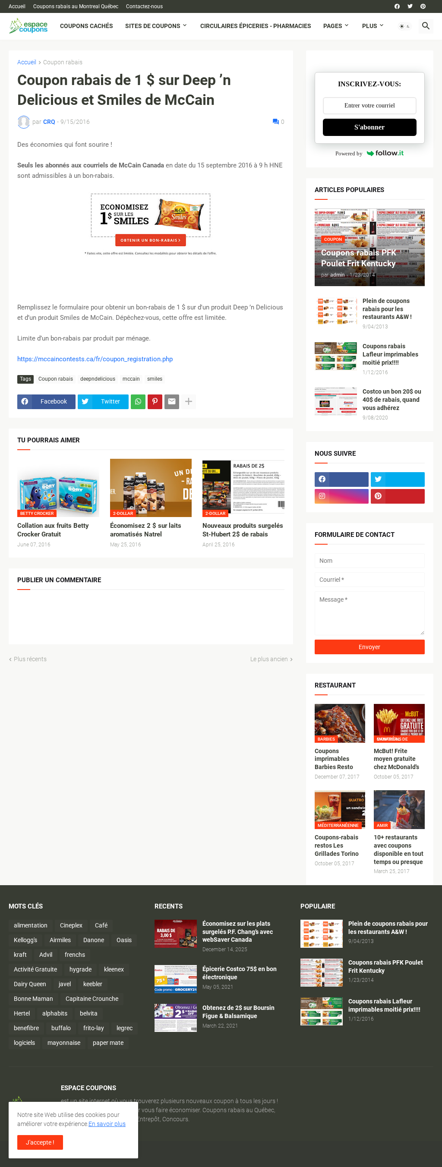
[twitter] (410, 6)
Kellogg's (25, 940)
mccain (131, 379)
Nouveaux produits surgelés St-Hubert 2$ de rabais (242, 530)
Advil (45, 954)
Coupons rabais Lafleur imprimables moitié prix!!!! (390, 354)
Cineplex (71, 925)
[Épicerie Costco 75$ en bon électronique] (176, 979)
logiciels (24, 1042)
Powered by (349, 153)
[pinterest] (423, 6)
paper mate (108, 1042)
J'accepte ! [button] (40, 1142)
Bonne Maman (33, 998)
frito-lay (93, 1028)
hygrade (80, 969)
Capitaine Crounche (92, 998)
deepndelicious (97, 379)
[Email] (171, 401)
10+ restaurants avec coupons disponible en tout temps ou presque (398, 849)
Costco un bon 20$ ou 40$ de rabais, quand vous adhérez (392, 399)
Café (101, 925)
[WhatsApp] (138, 401)
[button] (405, 26)
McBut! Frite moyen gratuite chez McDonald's (396, 759)
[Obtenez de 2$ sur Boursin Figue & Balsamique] (176, 1018)
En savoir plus (107, 1123)
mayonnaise (63, 1042)
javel (65, 984)
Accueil (17, 6)
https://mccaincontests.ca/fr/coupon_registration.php (95, 359)
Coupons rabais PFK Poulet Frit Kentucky (385, 966)
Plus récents (30, 659)
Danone (93, 940)
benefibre (26, 1028)
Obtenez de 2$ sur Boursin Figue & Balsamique (238, 1011)
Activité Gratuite (35, 969)
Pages (332, 25)
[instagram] (342, 496)
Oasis (124, 940)
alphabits (54, 1013)
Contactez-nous (144, 6)
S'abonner (369, 127)
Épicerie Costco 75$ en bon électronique (239, 973)
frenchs (75, 954)
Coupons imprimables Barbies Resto (334, 759)
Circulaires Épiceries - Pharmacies (255, 25)
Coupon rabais (62, 62)
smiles (154, 379)
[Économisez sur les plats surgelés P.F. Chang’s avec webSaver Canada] (176, 934)
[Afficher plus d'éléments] (188, 401)
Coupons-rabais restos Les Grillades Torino (337, 845)
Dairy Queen (30, 984)
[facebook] (397, 6)
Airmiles (60, 940)
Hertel (22, 1013)
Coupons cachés (86, 25)
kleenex (114, 969)
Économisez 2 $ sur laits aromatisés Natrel (145, 530)
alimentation (30, 925)
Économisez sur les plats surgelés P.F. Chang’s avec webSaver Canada (237, 931)
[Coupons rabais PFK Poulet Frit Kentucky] (321, 973)
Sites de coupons (152, 25)
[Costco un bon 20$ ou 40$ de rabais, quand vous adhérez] (336, 402)
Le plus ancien (269, 659)
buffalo (61, 1028)
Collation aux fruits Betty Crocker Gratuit (53, 530)
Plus (369, 25)
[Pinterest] (155, 401)
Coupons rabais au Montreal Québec (75, 6)
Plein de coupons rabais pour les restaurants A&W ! (387, 309)
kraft (20, 954)
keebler (92, 984)
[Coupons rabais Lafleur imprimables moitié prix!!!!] (336, 356)
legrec (125, 1028)
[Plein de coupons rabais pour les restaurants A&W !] (336, 311)
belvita (89, 1013)
